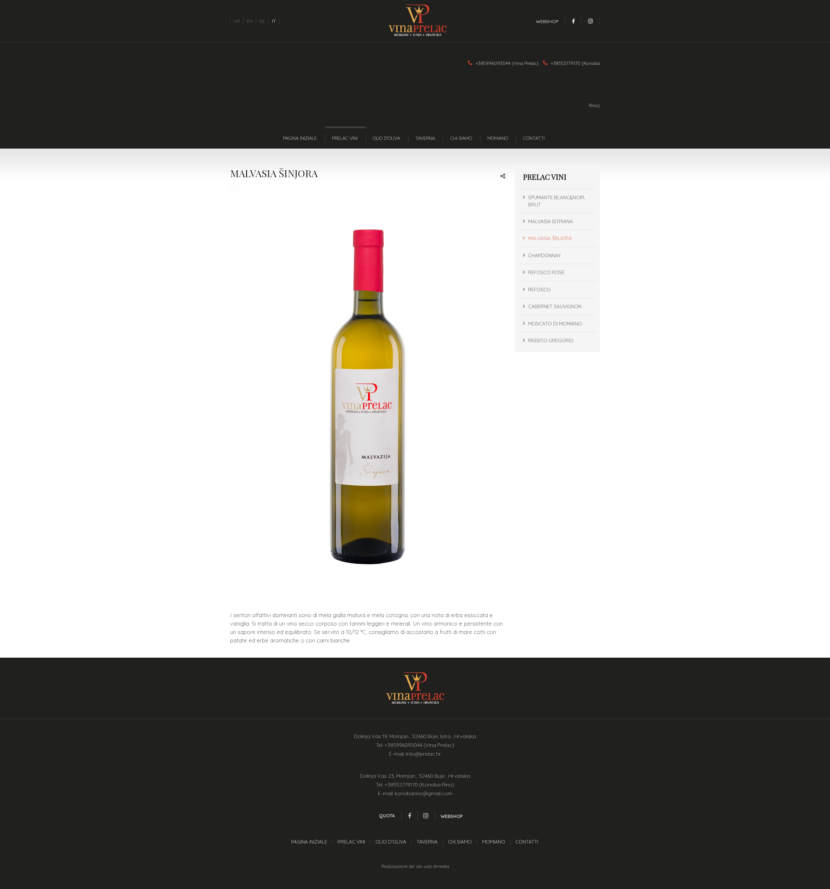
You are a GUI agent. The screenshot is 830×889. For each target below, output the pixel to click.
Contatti (534, 138)
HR (237, 21)
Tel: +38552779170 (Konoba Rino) (415, 784)
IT (274, 21)
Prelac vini (345, 138)
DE (262, 21)
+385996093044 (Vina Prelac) (507, 63)
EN (250, 21)
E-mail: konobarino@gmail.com (415, 793)
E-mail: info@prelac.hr (415, 753)
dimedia (441, 866)
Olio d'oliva (386, 138)
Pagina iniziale (300, 138)
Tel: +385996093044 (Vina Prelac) (415, 745)
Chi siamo (461, 138)
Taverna (425, 138)
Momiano (497, 138)
